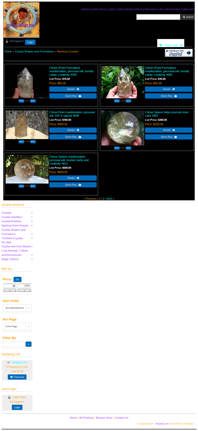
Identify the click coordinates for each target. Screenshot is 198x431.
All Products (86, 417)
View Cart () (172, 45)
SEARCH (86, 9)
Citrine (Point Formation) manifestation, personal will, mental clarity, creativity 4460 (167, 71)
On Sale (6, 242)
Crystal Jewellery (12, 216)
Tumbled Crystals (12, 238)
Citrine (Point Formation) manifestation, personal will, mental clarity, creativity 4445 (71, 71)
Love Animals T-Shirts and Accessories (15, 252)
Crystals (6, 212)
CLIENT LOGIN (115, 9)
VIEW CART (188, 9)
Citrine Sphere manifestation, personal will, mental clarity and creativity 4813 (69, 160)
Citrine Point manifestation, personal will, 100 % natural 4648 (72, 114)
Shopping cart (19, 362)
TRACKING (150, 9)
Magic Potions (10, 259)
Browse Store (104, 417)
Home (8, 51)
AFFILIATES (99, 9)
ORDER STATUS (134, 9)
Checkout (18, 377)
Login (30, 42)
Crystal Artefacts (11, 221)
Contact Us (121, 417)
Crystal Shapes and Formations (34, 51)
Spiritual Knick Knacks (15, 225)
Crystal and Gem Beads (16, 246)
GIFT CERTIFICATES (169, 9)
